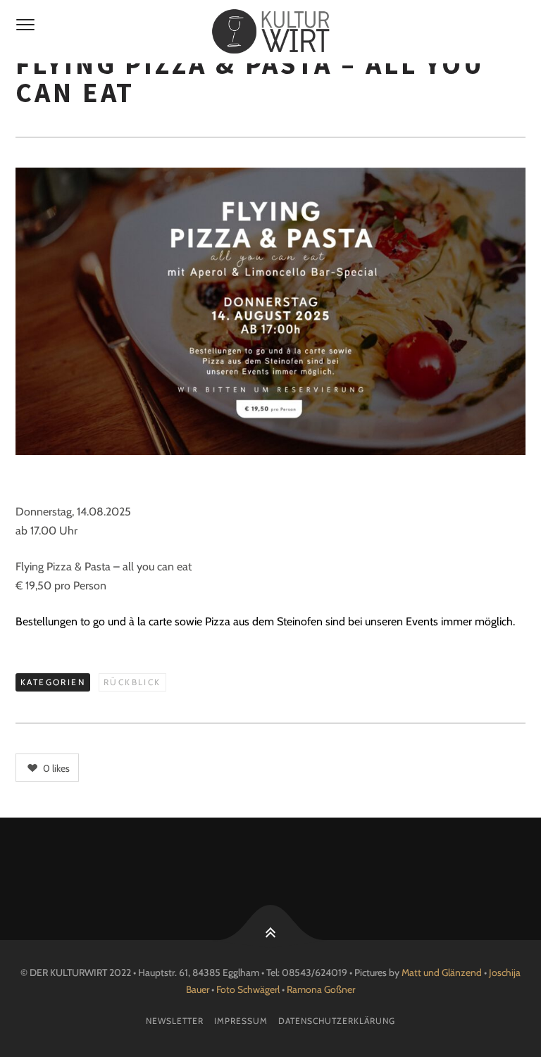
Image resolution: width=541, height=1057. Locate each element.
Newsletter (175, 1020)
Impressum (241, 1020)
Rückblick (132, 682)
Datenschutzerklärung (336, 1020)
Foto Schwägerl (248, 989)
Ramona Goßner (321, 989)
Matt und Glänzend (442, 972)
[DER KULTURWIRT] (270, 31)
